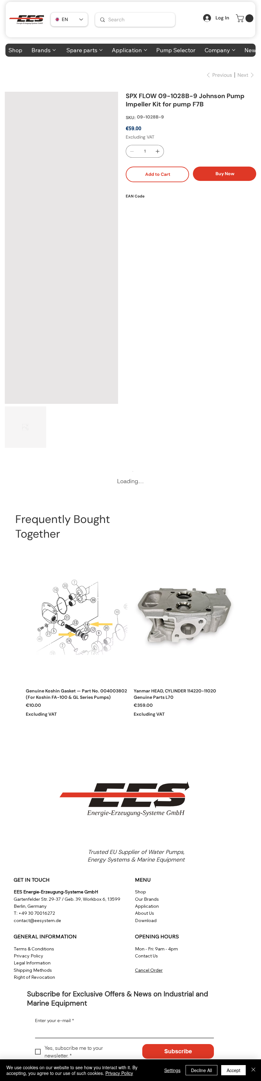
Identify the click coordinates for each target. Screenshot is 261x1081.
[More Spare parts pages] (100, 50)
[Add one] (157, 151)
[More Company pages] (233, 50)
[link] (245, 18)
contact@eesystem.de (37, 920)
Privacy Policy (28, 956)
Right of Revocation (34, 977)
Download (146, 920)
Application (147, 906)
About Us (144, 913)
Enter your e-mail (54, 1020)
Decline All (201, 1070)
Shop (140, 892)
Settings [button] (172, 1070)
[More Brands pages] (54, 50)
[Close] (253, 1070)
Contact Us (146, 956)
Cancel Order (149, 970)
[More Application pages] (145, 50)
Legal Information (32, 963)
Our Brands (147, 899)
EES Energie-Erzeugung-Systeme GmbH (56, 892)
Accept (233, 1070)
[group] (130, 632)
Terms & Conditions (34, 949)
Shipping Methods (33, 970)
